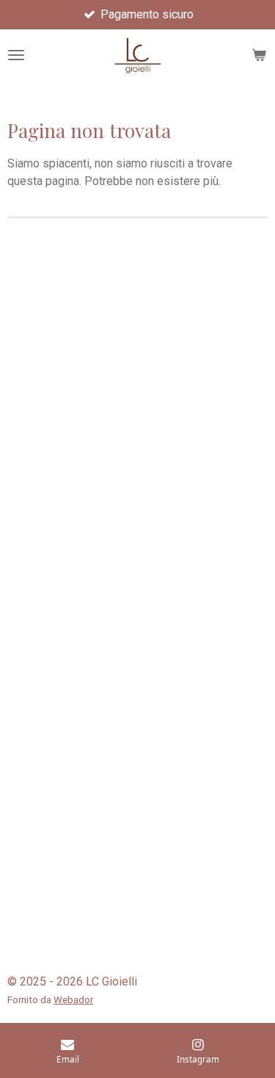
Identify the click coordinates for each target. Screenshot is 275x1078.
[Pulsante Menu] (16, 55)
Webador (73, 999)
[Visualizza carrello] (259, 55)
